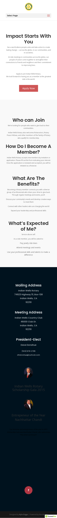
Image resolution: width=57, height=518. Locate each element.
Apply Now (28, 88)
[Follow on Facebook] (28, 490)
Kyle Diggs (23, 514)
